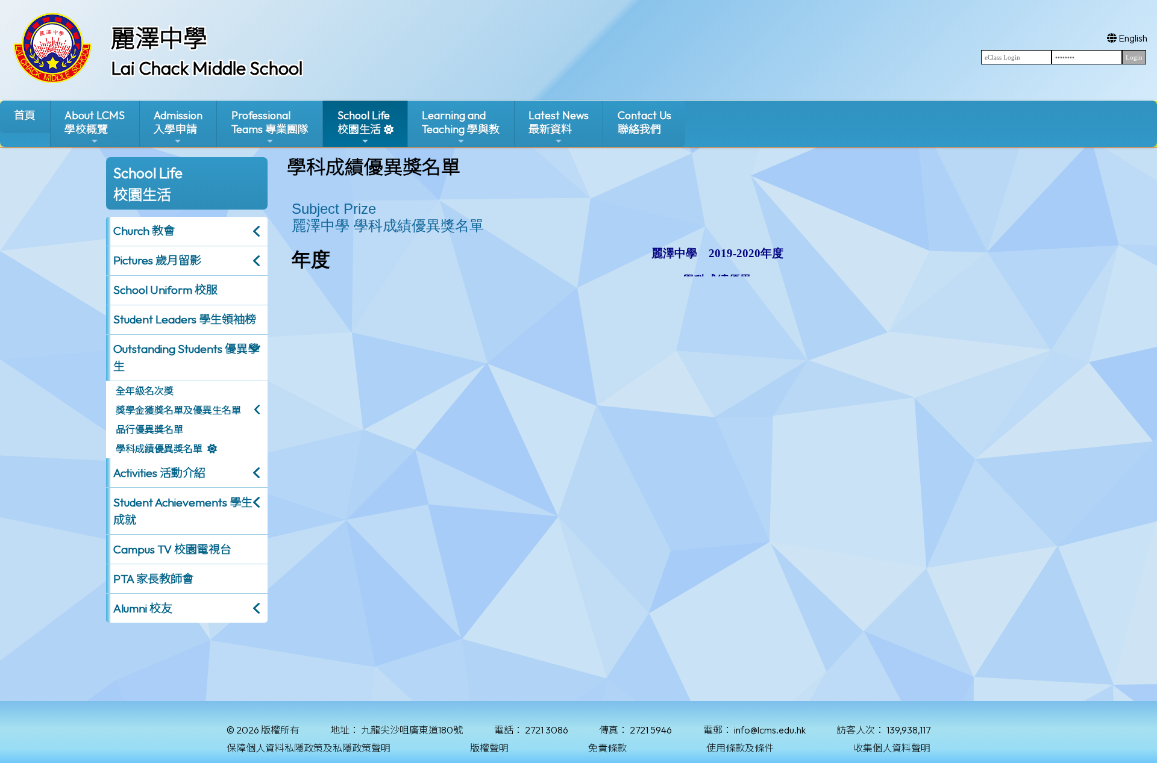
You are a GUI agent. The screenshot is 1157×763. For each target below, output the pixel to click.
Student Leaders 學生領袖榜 (184, 319)
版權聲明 (489, 748)
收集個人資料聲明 (891, 748)
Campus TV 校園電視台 (172, 549)
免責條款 (607, 748)
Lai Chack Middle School (207, 68)
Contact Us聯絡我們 (644, 122)
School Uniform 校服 (165, 289)
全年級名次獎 (145, 391)
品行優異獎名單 (149, 429)
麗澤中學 (159, 38)
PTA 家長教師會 (153, 578)
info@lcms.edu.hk (770, 730)
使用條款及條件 (740, 748)
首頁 (25, 115)
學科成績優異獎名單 (159, 449)
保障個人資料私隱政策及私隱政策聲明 (308, 748)
